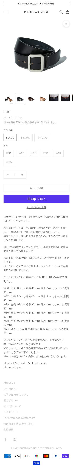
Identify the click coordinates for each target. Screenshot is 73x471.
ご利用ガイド (11, 388)
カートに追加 (36, 188)
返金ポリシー (11, 400)
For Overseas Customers (19, 418)
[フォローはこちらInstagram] (14, 439)
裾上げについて (12, 406)
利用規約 (8, 429)
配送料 (19, 122)
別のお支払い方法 (36, 207)
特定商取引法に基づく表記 (18, 424)
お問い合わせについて (16, 394)
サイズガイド (11, 412)
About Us (9, 382)
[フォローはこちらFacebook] (5, 439)
